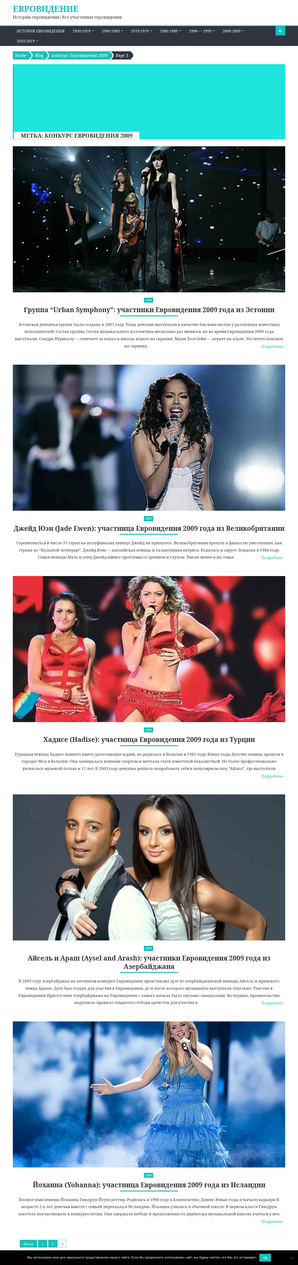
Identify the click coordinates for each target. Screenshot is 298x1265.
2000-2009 (231, 31)
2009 (148, 300)
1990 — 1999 (200, 31)
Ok (265, 1258)
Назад (28, 1244)
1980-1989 (169, 31)
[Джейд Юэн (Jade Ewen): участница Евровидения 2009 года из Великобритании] (149, 438)
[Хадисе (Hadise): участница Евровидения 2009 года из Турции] (149, 649)
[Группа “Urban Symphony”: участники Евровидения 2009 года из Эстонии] (149, 219)
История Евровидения (41, 31)
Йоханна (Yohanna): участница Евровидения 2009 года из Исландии (149, 1185)
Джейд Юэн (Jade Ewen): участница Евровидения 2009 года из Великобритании (149, 528)
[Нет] (292, 1257)
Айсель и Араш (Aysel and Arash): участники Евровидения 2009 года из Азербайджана (149, 962)
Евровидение (46, 8)
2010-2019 (26, 41)
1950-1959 (82, 31)
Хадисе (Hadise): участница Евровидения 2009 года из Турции (149, 739)
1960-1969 (111, 31)
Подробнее (272, 346)
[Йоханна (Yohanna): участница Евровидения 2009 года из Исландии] (149, 1094)
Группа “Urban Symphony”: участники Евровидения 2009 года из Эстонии (149, 309)
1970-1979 (140, 31)
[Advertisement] (147, 96)
